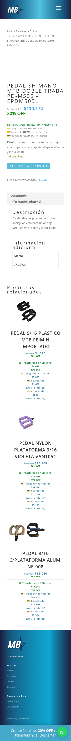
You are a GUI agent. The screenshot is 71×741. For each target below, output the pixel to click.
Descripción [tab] (19, 196)
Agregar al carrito (28, 166)
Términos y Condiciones (18, 718)
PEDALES (39, 36)
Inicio (10, 31)
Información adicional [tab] (26, 202)
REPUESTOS (24, 36)
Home (10, 670)
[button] (62, 732)
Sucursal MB (13, 707)
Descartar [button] (47, 735)
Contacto (11, 687)
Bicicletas (11, 676)
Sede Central (13, 701)
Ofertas (10, 681)
